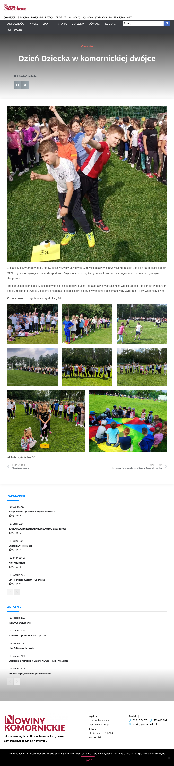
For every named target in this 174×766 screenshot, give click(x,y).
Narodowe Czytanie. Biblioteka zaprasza (27, 635)
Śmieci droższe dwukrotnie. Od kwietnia (27, 580)
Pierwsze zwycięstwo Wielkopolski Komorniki (29, 673)
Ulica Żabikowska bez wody (21, 648)
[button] (17, 85)
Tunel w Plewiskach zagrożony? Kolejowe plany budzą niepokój (37, 529)
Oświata (87, 46)
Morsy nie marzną (17, 563)
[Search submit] (167, 23)
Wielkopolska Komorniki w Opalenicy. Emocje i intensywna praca (38, 661)
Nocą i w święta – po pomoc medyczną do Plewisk (32, 512)
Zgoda (88, 760)
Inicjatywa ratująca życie (20, 623)
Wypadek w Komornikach (20, 546)
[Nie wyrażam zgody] (168, 757)
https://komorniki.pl (99, 724)
